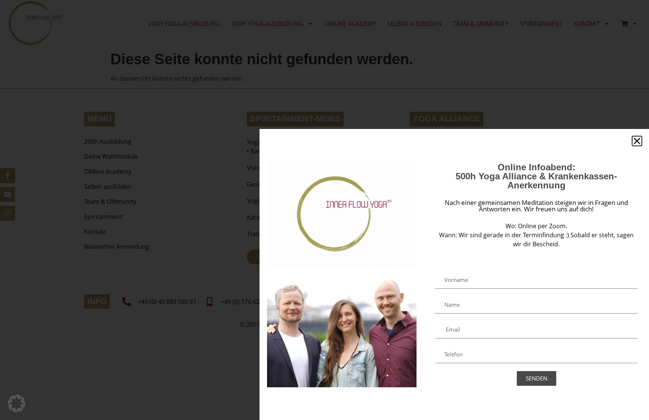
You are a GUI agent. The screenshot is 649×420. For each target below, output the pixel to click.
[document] (324, 210)
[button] (16, 403)
